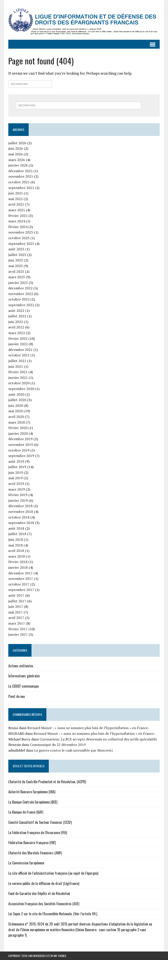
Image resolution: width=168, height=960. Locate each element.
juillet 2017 (17, 601)
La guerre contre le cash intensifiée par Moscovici (73, 750)
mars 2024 (16, 221)
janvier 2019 (18, 500)
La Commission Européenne (26, 863)
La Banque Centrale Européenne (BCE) (32, 802)
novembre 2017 (20, 578)
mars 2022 (16, 332)
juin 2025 (15, 193)
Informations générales (24, 675)
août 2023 (16, 249)
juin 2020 (15, 405)
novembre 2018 (20, 511)
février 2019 (18, 494)
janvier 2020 (18, 433)
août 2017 (16, 595)
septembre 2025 (21, 187)
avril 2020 (16, 416)
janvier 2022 (18, 344)
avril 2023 (16, 271)
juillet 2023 (17, 254)
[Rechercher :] (30, 83)
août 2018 (16, 528)
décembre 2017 (20, 573)
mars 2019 (16, 489)
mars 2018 (16, 556)
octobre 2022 (19, 299)
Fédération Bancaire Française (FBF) (32, 842)
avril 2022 (16, 327)
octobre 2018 (19, 517)
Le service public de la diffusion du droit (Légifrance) (43, 883)
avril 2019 (16, 483)
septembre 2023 (21, 243)
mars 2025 (16, 210)
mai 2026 (15, 154)
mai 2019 (15, 478)
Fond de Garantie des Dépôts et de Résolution (39, 893)
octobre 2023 (19, 237)
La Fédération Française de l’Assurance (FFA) (37, 832)
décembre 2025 (20, 170)
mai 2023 (15, 265)
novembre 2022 (20, 293)
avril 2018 (16, 550)
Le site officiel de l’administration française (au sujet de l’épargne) (53, 873)
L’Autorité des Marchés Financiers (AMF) (35, 852)
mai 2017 (15, 612)
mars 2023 (16, 277)
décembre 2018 (20, 505)
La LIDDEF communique (23, 686)
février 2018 (18, 561)
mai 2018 (15, 545)
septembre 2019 (21, 455)
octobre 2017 (19, 584)
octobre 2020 (19, 383)
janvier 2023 (18, 282)
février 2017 (18, 629)
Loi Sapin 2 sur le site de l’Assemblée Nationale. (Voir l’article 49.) (52, 913)
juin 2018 (15, 539)
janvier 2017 (18, 634)
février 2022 (18, 338)
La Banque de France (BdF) (25, 812)
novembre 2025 (20, 176)
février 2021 (18, 371)
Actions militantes (20, 665)
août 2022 (16, 310)
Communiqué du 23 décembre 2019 (58, 744)
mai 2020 (15, 411)
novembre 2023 (20, 232)
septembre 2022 (21, 304)
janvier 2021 (18, 377)
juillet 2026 (17, 143)
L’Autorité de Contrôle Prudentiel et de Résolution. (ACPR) (47, 781)
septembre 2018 (21, 522)
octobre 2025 (19, 182)
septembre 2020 (21, 388)
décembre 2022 (20, 288)
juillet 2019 (17, 466)
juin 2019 (15, 472)
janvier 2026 (18, 165)
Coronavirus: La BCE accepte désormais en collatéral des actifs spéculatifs (98, 739)
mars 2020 (16, 422)
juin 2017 (15, 606)
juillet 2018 (17, 533)
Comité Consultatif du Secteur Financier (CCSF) (40, 822)
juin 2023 (15, 260)
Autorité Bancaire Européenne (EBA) (31, 791)
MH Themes (60, 956)
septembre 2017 (21, 589)
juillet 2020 (17, 399)
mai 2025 (15, 198)
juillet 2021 (17, 360)
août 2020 (16, 394)
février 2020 (18, 427)
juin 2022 (15, 321)
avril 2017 (16, 617)
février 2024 (18, 226)
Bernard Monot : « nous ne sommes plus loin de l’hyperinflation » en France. (88, 727)
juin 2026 (15, 148)
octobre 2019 (19, 450)
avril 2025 (16, 204)
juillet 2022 (17, 316)
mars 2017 (16, 623)
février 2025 (18, 215)
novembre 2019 (20, 444)
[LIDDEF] (83, 19)
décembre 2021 (20, 349)
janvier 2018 (18, 567)
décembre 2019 (20, 438)
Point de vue (16, 696)
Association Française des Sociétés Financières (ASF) (43, 903)
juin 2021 (15, 366)
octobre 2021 (19, 355)
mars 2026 (16, 159)
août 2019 (16, 461)
